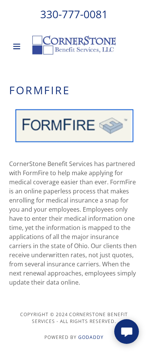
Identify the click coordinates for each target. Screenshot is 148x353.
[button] (18, 46)
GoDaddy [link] (91, 337)
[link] (74, 46)
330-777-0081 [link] (74, 14)
